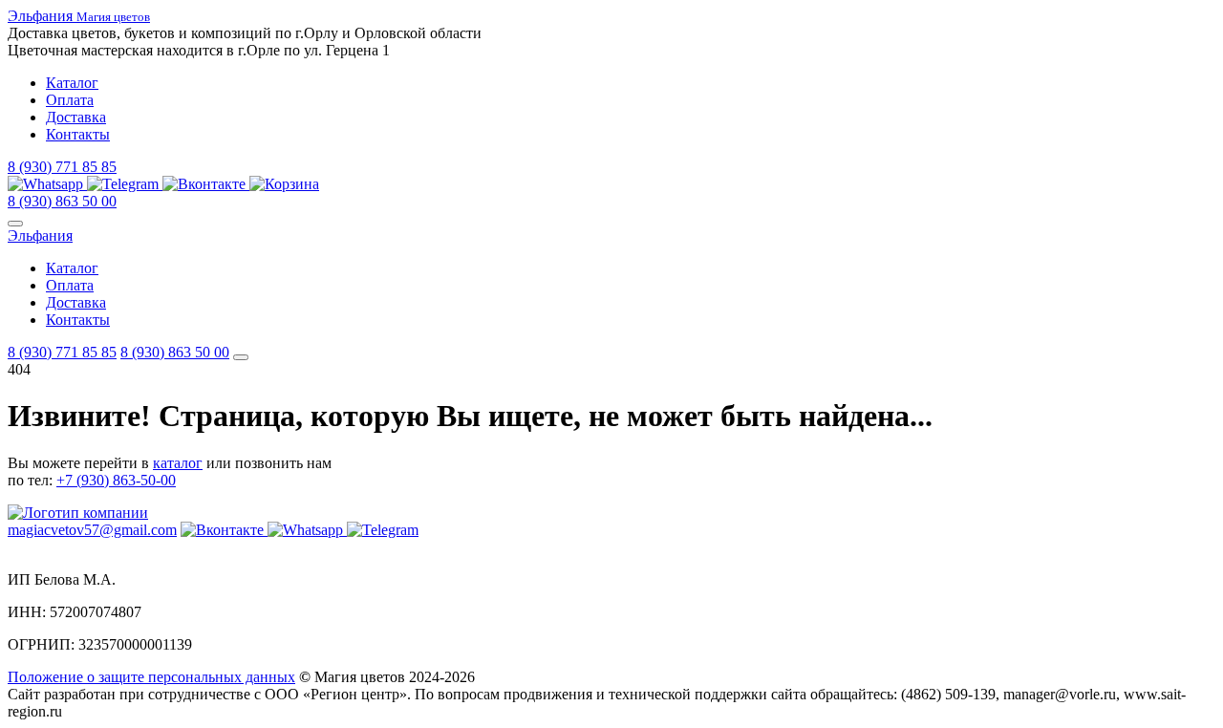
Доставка (76, 117)
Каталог (72, 83)
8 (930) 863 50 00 (62, 201)
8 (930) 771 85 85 (62, 167)
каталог (178, 463)
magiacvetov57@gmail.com (92, 530)
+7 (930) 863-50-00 (116, 480)
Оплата (70, 100)
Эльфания (40, 235)
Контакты (78, 134)
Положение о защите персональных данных (151, 677)
